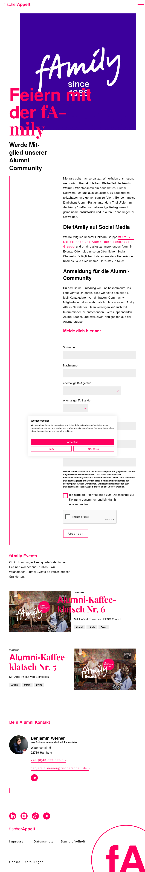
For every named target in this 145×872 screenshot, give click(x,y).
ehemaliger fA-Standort (77, 400)
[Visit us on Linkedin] (12, 816)
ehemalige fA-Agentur (77, 383)
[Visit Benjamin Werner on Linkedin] (34, 778)
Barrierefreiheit (73, 841)
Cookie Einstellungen (26, 862)
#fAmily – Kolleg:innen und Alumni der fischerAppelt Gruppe (98, 241)
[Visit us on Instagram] (24, 816)
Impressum (18, 841)
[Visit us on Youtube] (46, 816)
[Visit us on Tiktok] (35, 816)
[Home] (16, 4)
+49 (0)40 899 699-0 (47, 760)
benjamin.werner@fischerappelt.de (59, 768)
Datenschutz (44, 841)
